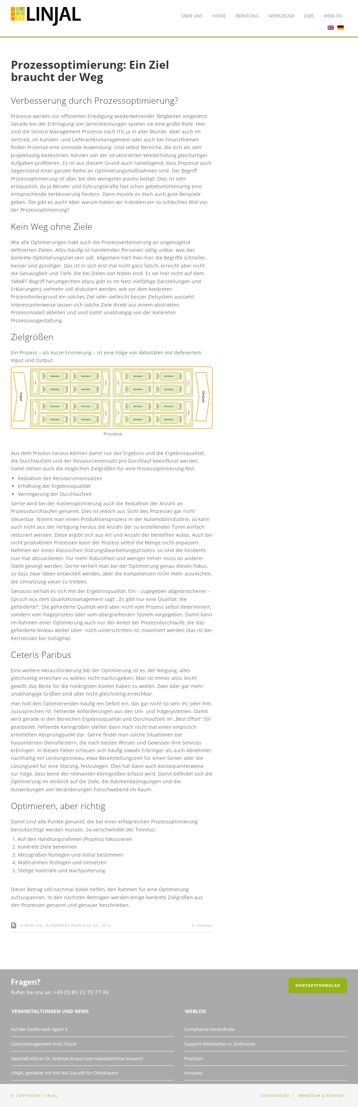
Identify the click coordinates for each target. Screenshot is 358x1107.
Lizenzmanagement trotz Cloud (43, 1044)
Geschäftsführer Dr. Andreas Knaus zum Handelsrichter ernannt (77, 1058)
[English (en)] (331, 25)
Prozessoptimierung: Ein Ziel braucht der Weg (90, 70)
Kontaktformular (317, 985)
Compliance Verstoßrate (209, 1029)
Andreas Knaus (68, 925)
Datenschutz (275, 1095)
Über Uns (191, 16)
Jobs (309, 16)
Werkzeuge (281, 16)
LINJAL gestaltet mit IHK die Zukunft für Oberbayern (65, 1073)
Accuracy (193, 1073)
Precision (193, 1058)
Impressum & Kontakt (321, 1095)
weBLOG (33, 925)
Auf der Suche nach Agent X (39, 1029)
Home (219, 16)
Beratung (247, 16)
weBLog (333, 16)
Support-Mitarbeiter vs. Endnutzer (220, 1044)
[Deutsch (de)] (340, 25)
